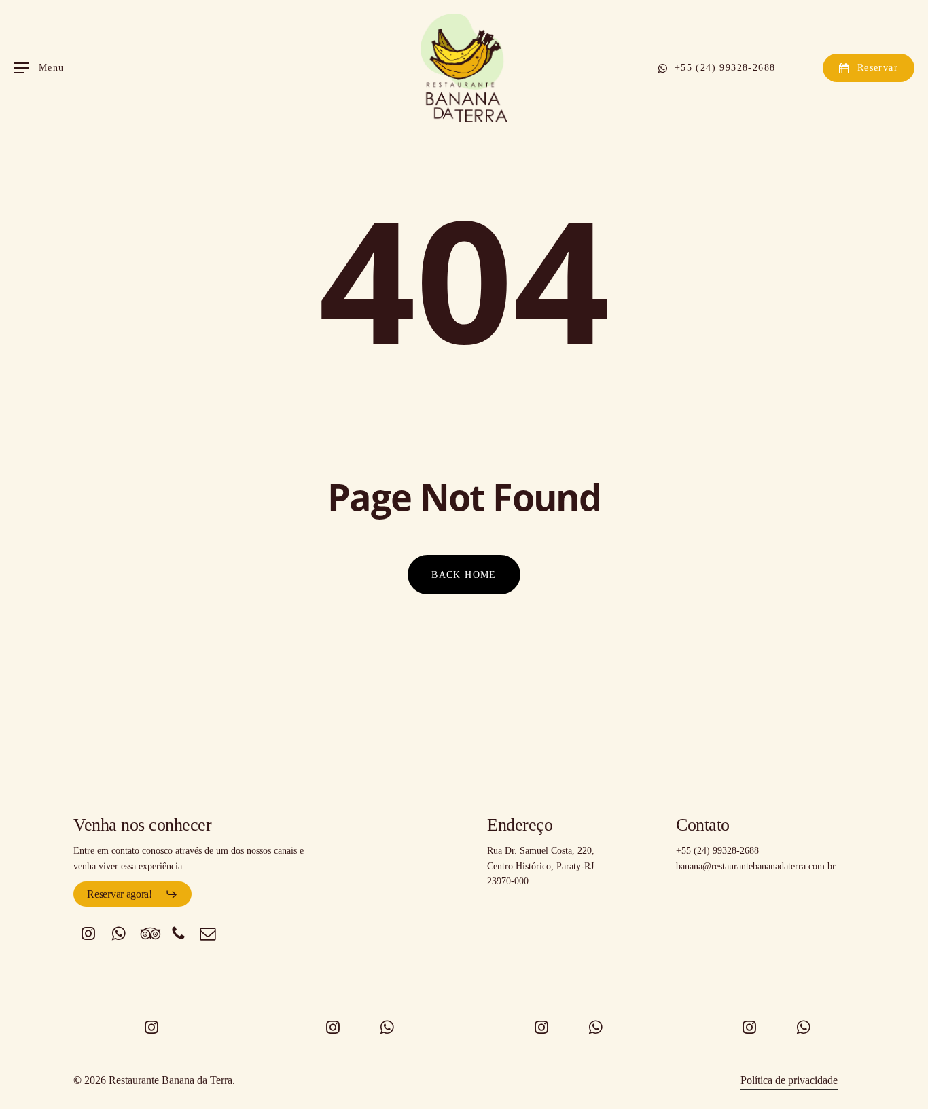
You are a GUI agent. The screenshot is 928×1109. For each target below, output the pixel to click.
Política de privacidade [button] (789, 1080)
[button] (39, 68)
